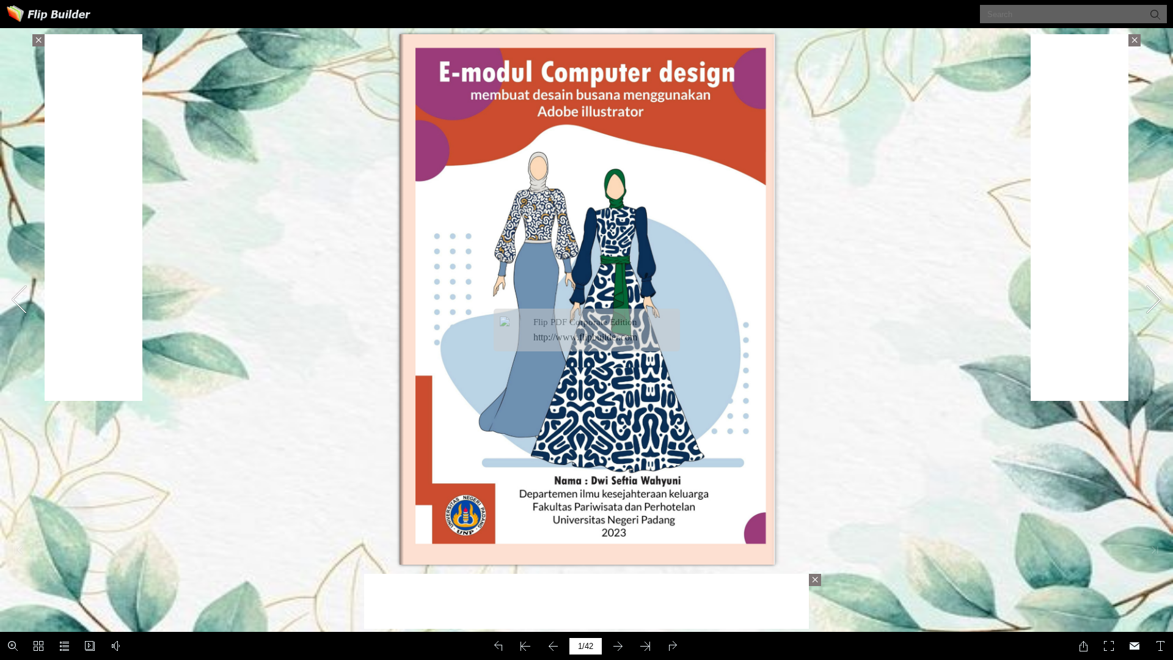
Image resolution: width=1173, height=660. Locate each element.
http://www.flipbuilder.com (585, 337)
